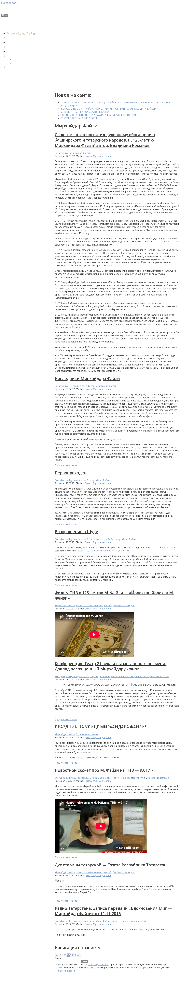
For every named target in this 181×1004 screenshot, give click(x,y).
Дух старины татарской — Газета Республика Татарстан (111, 865)
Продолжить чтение (66, 465)
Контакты (8, 86)
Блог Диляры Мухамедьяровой (71, 480)
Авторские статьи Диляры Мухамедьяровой (20, 77)
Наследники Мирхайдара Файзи (87, 378)
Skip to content (9, 2)
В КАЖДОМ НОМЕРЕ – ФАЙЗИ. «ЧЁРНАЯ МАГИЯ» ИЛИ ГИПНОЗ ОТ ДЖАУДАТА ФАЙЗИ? (108, 108)
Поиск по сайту (19, 67)
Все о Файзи (21, 8)
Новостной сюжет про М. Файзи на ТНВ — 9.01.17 (104, 770)
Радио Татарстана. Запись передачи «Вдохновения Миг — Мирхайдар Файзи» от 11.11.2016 (113, 911)
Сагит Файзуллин (21, 42)
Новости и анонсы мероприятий (25, 25)
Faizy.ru (59, 967)
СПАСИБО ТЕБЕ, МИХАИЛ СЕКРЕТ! (79, 118)
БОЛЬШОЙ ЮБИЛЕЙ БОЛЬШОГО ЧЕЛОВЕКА (84, 111)
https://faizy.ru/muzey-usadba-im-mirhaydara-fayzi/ (103, 550)
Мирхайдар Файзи (21, 33)
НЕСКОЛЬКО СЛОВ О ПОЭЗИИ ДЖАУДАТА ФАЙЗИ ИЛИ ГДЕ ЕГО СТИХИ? (99, 115)
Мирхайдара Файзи (24, 63)
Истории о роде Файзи (25, 47)
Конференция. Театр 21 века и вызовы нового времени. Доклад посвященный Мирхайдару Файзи (110, 666)
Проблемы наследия (23, 51)
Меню (4, 15)
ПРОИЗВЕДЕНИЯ (19, 56)
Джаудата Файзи (22, 59)
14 (74, 955)
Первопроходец (71, 472)
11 (65, 955)
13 (71, 955)
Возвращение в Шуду (76, 531)
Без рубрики (61, 153)
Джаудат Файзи (19, 38)
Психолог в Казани (65, 970)
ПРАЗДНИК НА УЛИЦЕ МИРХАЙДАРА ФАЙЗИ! (100, 727)
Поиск (58, 958)
